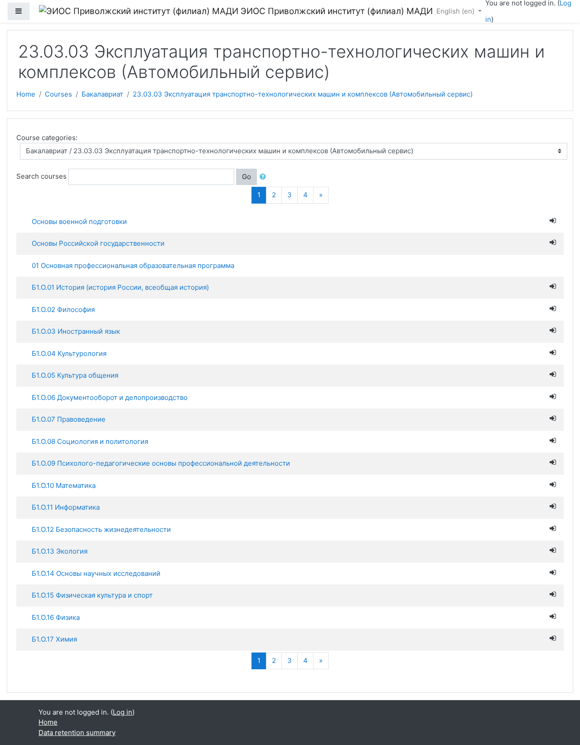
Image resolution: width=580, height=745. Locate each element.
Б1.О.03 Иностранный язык (76, 331)
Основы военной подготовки (79, 221)
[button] (265, 177)
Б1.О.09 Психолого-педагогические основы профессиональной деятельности (161, 463)
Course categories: (46, 137)
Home (25, 94)
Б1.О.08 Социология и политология (90, 441)
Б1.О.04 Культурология (69, 353)
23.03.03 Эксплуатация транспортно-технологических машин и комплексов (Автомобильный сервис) (303, 94)
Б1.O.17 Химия (54, 639)
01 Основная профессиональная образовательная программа (133, 265)
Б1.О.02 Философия (63, 309)
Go (246, 176)
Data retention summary (77, 732)
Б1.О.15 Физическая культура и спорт (92, 595)
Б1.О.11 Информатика (66, 507)
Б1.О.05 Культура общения (75, 375)
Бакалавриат (102, 94)
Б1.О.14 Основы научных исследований (96, 573)
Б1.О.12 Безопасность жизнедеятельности (101, 529)
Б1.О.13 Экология (59, 551)
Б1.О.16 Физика (56, 617)
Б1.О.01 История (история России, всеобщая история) (120, 287)
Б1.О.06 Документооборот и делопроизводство (110, 397)
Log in (122, 712)
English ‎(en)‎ (456, 11)
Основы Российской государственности (98, 243)
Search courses (41, 176)
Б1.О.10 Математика (64, 485)
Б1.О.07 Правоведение (69, 419)
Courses (58, 94)
